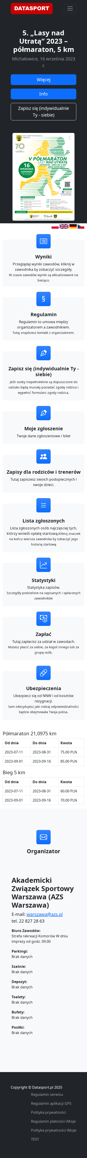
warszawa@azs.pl (45, 914)
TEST (35, 1139)
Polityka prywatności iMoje (53, 1130)
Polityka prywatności (48, 1112)
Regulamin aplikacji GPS (51, 1103)
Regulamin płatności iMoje (53, 1121)
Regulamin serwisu (47, 1094)
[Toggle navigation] (70, 8)
